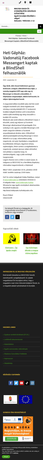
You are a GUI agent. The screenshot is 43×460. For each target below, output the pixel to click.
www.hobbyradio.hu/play (24, 182)
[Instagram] (32, 383)
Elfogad (6, 456)
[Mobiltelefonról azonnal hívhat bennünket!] (20, 2)
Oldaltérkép (8, 363)
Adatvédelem (9, 344)
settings (15, 453)
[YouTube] (21, 383)
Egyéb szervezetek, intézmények (16, 349)
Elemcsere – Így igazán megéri (11, 249)
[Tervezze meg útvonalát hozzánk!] (25, 2)
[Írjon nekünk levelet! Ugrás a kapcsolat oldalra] (30, 2)
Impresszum (8, 358)
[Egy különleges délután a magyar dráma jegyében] (31, 238)
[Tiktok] (27, 383)
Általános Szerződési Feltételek (15, 354)
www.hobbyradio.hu (11, 180)
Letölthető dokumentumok (13, 339)
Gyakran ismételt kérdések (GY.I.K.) (16, 335)
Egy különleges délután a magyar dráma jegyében (31, 250)
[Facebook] (11, 383)
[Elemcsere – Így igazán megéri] (11, 238)
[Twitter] (16, 383)
